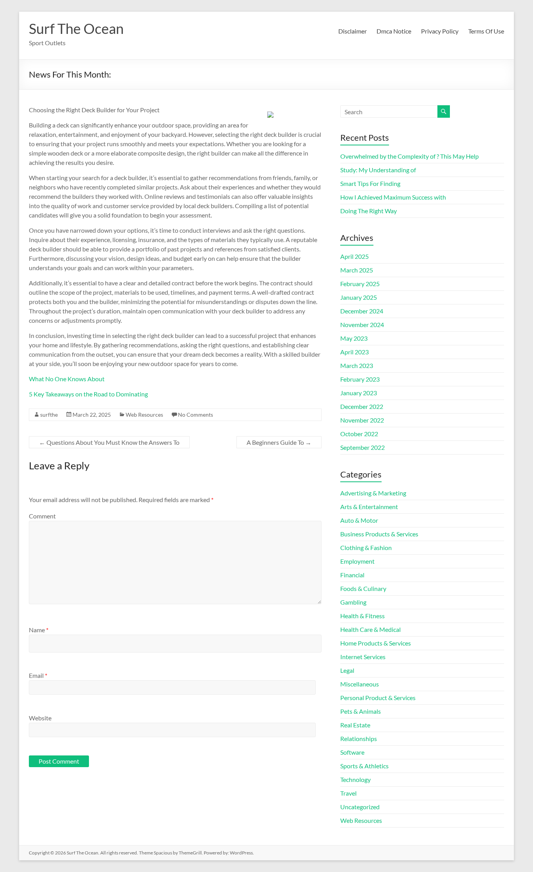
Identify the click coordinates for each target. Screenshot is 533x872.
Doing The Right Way (368, 210)
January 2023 (358, 392)
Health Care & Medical (370, 629)
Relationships (358, 738)
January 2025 (358, 297)
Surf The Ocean (76, 28)
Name (38, 629)
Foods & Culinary (363, 588)
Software (352, 752)
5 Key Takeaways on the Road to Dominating (88, 394)
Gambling (353, 602)
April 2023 (354, 352)
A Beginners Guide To (279, 442)
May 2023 (354, 338)
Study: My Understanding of (378, 169)
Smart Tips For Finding (370, 183)
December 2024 (361, 311)
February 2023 (360, 379)
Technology (355, 779)
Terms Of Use (486, 31)
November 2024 (362, 324)
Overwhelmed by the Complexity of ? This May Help (409, 156)
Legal (347, 670)
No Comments (195, 414)
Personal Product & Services (378, 697)
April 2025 (354, 256)
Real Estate (355, 725)
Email (38, 675)
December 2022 (361, 406)
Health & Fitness (362, 615)
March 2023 (356, 365)
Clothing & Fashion (366, 547)
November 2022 (362, 420)
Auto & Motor (359, 520)
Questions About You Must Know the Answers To (109, 442)
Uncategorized (360, 806)
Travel (348, 793)
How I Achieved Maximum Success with (393, 197)
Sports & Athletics (364, 765)
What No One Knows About (67, 378)
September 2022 (362, 447)
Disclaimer (352, 31)
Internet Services (363, 656)
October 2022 (359, 433)
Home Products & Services (375, 643)
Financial (352, 574)
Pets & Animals (360, 711)
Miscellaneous (359, 684)
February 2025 (360, 283)
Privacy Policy (439, 31)
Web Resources (144, 414)
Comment (42, 516)
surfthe (49, 414)
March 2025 (356, 270)
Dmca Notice (394, 31)
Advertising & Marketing (373, 493)
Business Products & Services (379, 534)
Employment (357, 561)
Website (40, 718)
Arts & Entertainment (369, 506)
